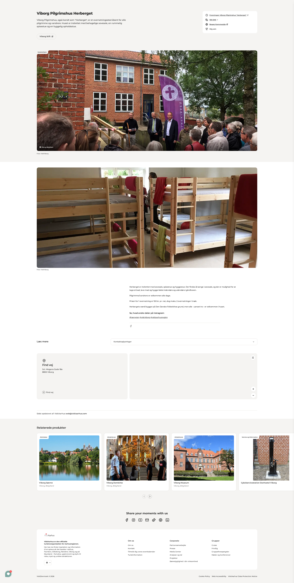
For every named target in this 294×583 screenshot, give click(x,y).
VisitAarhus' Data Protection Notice (242, 576)
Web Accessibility (219, 576)
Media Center (175, 552)
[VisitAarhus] (51, 535)
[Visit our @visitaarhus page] (154, 520)
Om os (130, 545)
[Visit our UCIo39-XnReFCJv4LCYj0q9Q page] (140, 520)
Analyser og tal (176, 555)
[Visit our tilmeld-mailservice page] (147, 520)
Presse (172, 548)
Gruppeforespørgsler (220, 552)
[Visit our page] (133, 520)
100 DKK (212, 20)
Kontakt (131, 548)
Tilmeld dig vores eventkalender (141, 552)
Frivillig (215, 548)
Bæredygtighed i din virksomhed (184, 561)
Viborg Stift (45, 36)
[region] (193, 376)
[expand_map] (252, 357)
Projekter (174, 558)
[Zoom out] (253, 395)
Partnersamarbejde (178, 545)
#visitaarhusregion (159, 317)
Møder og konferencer (221, 555)
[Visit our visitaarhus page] (127, 520)
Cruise (214, 545)
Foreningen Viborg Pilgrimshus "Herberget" (227, 15)
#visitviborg (145, 317)
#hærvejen (134, 317)
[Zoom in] (253, 389)
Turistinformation (135, 555)
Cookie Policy (204, 576)
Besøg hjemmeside (217, 24)
